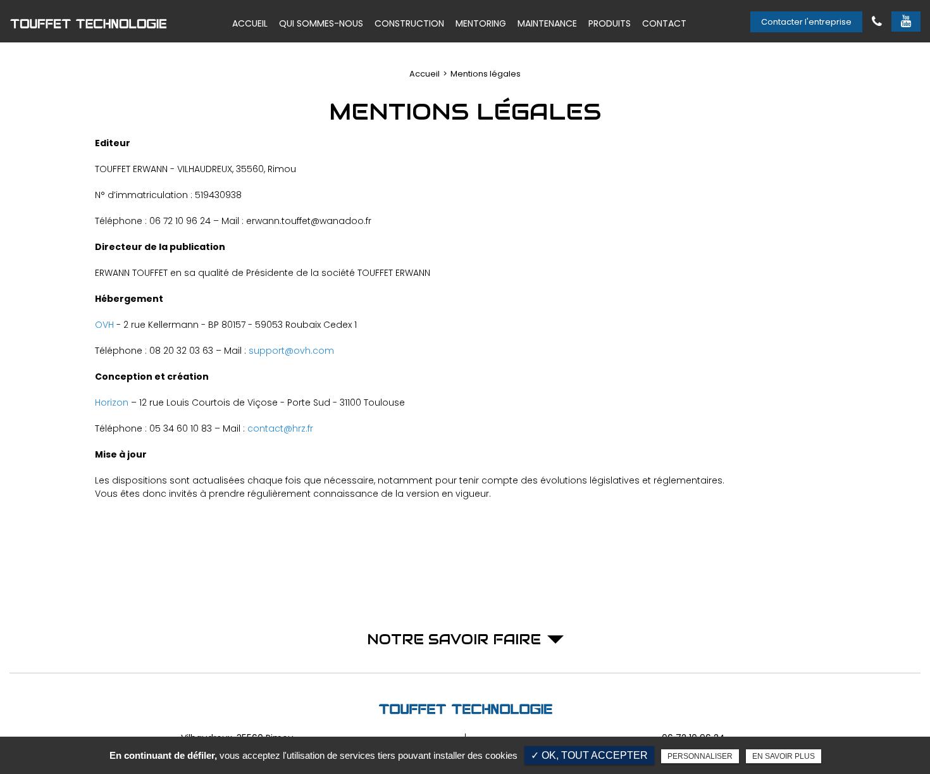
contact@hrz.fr (280, 428)
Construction (409, 23)
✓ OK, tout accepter (589, 755)
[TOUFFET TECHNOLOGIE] (88, 23)
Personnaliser (700, 756)
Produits (609, 23)
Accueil (250, 23)
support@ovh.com (291, 350)
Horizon (111, 402)
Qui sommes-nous (321, 23)
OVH (104, 324)
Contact (664, 23)
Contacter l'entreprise (806, 22)
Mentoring (481, 23)
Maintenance (547, 23)
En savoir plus (783, 756)
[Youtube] (906, 22)
